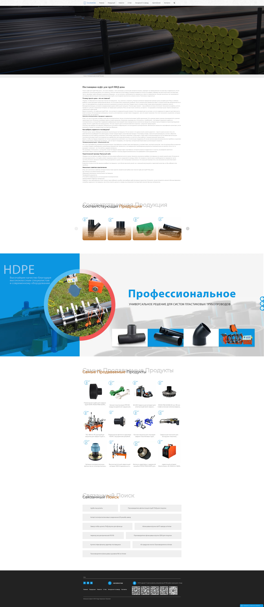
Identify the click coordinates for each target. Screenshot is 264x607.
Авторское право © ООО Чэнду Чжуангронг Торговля (97, 598)
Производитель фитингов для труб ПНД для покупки (147, 508)
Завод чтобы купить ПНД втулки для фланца (106, 526)
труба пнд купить (96, 508)
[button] (187, 228)
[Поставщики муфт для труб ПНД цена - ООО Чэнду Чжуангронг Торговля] (89, 2)
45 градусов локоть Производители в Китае (156, 544)
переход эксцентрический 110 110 (102, 535)
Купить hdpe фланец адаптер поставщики (105, 544)
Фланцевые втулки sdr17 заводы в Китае (156, 526)
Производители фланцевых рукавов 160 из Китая (108, 554)
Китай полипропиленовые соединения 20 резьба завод (110, 517)
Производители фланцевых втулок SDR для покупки (153, 535)
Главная (85, 76)
